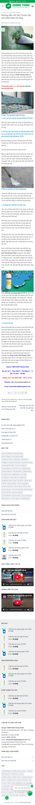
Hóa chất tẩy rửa (6, 511)
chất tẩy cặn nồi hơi (7, 459)
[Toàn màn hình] (31, 584)
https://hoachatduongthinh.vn (21, 382)
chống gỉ (4, 462)
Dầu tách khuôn (17, 471)
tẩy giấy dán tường (7, 480)
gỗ (30, 780)
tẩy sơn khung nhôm (7, 486)
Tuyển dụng (5, 439)
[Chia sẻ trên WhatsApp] (9, 392)
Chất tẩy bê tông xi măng (18, 771)
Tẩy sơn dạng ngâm (19, 792)
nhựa (13, 783)
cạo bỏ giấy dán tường (8, 465)
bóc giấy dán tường (17, 453)
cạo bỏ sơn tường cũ (20, 465)
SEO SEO (18, 23)
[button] (2, 6)
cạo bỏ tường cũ (6, 468)
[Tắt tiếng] (28, 584)
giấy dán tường (27, 471)
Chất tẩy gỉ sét (5, 774)
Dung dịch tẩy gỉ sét (27, 777)
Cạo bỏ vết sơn (16, 468)
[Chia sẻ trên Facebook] (12, 392)
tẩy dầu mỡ (23, 477)
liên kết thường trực (12, 401)
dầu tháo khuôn (12, 780)
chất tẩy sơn (24, 459)
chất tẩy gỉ (29, 771)
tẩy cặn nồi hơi (14, 477)
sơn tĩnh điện (5, 789)
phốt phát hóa (16, 474)
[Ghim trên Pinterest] (22, 392)
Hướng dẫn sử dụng (8, 436)
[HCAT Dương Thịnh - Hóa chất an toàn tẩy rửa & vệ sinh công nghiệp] (17, 6)
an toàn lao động (6, 453)
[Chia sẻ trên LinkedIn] (25, 392)
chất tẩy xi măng (6, 777)
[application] (17, 577)
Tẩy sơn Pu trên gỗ (17, 489)
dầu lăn (4, 780)
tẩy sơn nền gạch (6, 489)
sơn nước (23, 474)
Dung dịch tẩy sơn (6, 471)
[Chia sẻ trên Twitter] (15, 392)
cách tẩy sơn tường (27, 462)
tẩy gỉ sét (20, 480)
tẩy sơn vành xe (6, 498)
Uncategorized (6, 443)
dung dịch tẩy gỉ (26, 468)
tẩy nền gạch (27, 480)
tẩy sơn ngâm (17, 486)
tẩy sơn (10, 792)
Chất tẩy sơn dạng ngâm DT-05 (15, 293)
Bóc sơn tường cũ (6, 456)
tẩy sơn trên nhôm (17, 492)
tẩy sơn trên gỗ (28, 489)
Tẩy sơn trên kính (6, 492)
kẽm (9, 783)
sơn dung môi (5, 786)
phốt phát (18, 783)
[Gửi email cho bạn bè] (19, 392)
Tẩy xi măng (15, 498)
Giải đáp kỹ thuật (7, 432)
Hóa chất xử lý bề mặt (8, 514)
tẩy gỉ (14, 480)
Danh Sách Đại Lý (7, 429)
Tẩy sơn (4, 483)
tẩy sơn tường (16, 495)
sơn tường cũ (5, 477)
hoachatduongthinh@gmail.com (16, 740)
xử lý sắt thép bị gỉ (24, 498)
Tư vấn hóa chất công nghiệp (10, 12)
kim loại (4, 783)
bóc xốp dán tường (18, 456)
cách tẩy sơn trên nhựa (14, 462)
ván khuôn (22, 795)
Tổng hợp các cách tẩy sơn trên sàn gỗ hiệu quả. (26, 408)
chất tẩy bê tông (6, 771)
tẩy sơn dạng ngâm (23, 483)
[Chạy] (4, 584)
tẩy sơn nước (26, 486)
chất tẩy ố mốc (16, 777)
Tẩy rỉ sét (4, 792)
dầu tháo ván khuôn (22, 780)
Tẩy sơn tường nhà (27, 495)
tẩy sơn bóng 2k (12, 483)
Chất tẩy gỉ (16, 459)
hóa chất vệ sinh (6, 474)
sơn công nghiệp (27, 783)
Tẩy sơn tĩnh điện (6, 495)
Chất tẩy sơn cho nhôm (17, 774)
